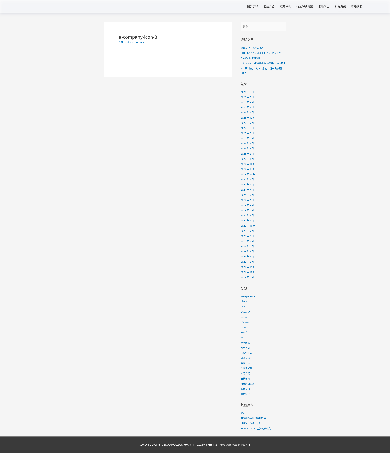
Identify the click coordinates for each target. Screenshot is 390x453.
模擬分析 (245, 363)
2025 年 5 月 (247, 138)
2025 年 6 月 (247, 133)
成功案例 (285, 6)
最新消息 (323, 6)
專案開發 (245, 342)
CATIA (244, 316)
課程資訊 (340, 6)
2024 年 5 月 (247, 199)
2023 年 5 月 (247, 251)
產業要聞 (245, 378)
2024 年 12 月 (248, 163)
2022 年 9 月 (247, 277)
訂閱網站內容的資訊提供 (253, 418)
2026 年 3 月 (247, 107)
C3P (243, 306)
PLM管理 (245, 332)
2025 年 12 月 (248, 117)
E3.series (245, 321)
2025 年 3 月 (247, 148)
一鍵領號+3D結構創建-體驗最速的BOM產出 (263, 63)
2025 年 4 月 (247, 143)
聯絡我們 (356, 6)
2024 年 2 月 (247, 215)
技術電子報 (246, 352)
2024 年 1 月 (247, 220)
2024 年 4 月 (247, 205)
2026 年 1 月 (247, 112)
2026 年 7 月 (247, 91)
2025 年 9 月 (247, 122)
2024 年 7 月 (247, 189)
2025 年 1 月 (247, 158)
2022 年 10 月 (248, 271)
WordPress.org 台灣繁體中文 (256, 428)
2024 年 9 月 (247, 179)
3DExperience (248, 296)
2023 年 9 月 (247, 230)
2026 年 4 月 (247, 102)
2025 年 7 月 (247, 127)
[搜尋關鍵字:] (263, 26)
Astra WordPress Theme (232, 444)
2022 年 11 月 (248, 266)
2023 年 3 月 (247, 256)
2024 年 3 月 (247, 210)
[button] (376, 6)
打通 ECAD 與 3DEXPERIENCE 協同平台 (261, 52)
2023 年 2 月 (247, 261)
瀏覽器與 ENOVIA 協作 (252, 47)
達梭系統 (245, 393)
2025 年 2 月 (247, 153)
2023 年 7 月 (247, 241)
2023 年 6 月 (247, 246)
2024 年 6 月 (247, 194)
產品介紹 (269, 6)
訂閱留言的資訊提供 (251, 423)
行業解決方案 (304, 6)
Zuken (244, 337)
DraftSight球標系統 (251, 57)
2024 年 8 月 (247, 184)
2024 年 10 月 (248, 174)
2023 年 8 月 (247, 235)
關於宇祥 (252, 6)
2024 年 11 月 (248, 169)
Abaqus (245, 301)
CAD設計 (245, 311)
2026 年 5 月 (247, 97)
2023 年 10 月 (248, 225)
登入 (243, 412)
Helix (243, 327)
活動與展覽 (246, 368)
